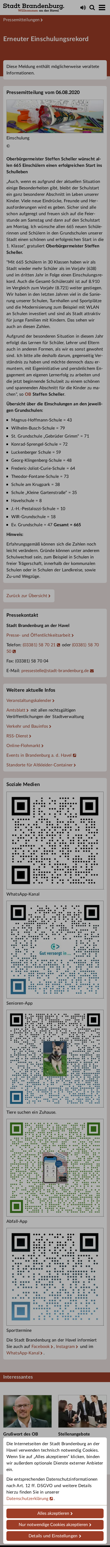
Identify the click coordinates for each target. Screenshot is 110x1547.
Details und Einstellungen (53, 1536)
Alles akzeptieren (53, 1513)
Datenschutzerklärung (27, 1498)
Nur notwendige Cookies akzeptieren (53, 1525)
